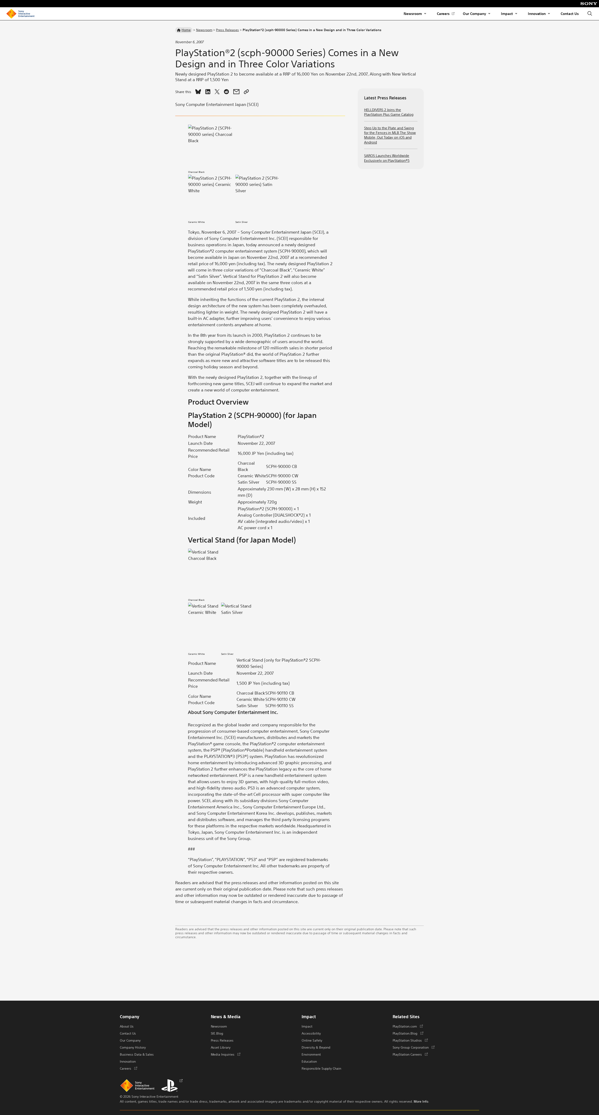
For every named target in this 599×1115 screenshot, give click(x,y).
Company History (133, 1047)
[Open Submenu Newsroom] (425, 13)
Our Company (474, 13)
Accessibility (311, 1033)
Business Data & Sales (137, 1054)
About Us (127, 1026)
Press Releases (227, 30)
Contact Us (570, 13)
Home (186, 30)
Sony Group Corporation (414, 1047)
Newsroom (413, 13)
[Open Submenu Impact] (516, 13)
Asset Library (221, 1047)
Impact (507, 13)
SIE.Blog (217, 1033)
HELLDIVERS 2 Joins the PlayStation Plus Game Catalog (388, 111)
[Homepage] (20, 14)
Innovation (537, 13)
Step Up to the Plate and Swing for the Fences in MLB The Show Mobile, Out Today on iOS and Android (390, 135)
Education (309, 1061)
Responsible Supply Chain (321, 1068)
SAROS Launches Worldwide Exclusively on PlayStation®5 (386, 157)
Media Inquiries (225, 1054)
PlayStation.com (408, 1026)
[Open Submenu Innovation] (549, 13)
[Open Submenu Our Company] (489, 13)
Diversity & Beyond (316, 1047)
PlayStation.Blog (408, 1033)
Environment (311, 1054)
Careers (446, 13)
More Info (421, 1101)
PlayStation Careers (410, 1054)
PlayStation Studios (410, 1040)
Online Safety (312, 1040)
